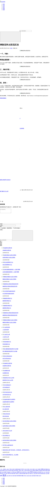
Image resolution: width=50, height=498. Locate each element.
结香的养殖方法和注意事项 (9, 257)
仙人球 (31, 470)
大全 (4, 5)
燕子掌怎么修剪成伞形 (8, 445)
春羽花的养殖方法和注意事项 (9, 440)
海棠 (21, 473)
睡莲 (42, 473)
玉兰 (32, 473)
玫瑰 (36, 473)
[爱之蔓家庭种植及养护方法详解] (10, 348)
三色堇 (39, 469)
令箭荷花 (40, 470)
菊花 (15, 475)
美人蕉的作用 (6, 409)
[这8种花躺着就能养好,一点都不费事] (11, 269)
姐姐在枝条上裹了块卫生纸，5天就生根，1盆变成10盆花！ (16, 449)
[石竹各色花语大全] (7, 392)
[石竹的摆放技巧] (7, 385)
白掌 (38, 473)
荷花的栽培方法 (6, 344)
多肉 (4, 9)
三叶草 (30, 469)
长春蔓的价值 (6, 372)
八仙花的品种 (6, 329)
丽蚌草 (3, 470)
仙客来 (33, 470)
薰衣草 (19, 475)
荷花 (13, 475)
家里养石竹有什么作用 (8, 380)
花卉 (4, 6)
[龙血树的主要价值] (7, 247)
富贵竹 (40, 472)
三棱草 (33, 469)
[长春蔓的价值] (6, 370)
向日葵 (23, 472)
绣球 (48, 473)
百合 (40, 473)
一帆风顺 (4, 469)
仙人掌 (27, 470)
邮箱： (2, 225)
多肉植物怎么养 (36, 472)
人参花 (22, 470)
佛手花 (44, 470)
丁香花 (10, 469)
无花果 (6, 473)
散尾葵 (2, 473)
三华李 (28, 469)
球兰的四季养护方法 (7, 264)
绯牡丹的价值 (6, 416)
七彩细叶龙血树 (18, 469)
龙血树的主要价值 (7, 250)
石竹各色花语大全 (7, 394)
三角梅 (41, 469)
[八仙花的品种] (6, 327)
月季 (9, 473)
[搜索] (10, 37)
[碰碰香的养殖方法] (7, 298)
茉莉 (10, 475)
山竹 (44, 472)
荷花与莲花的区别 (7, 358)
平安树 (47, 472)
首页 (4, 4)
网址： (1, 226)
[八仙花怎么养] (6, 334)
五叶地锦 (9, 470)
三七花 (25, 469)
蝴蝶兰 (22, 475)
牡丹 (28, 473)
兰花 (13, 472)
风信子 (34, 475)
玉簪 (34, 473)
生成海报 (22, 128)
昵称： (2, 223)
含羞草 (28, 472)
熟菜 (26, 473)
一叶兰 (1, 469)
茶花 (11, 475)
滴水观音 (23, 473)
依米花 (3, 472)
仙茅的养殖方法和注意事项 (9, 425)
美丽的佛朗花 (3, 98)
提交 (1, 229)
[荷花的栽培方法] (7, 341)
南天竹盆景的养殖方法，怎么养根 (10, 454)
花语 (4, 8)
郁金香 (28, 475)
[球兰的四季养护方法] (8, 262)
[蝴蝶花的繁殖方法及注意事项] (10, 276)
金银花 (30, 475)
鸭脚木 (37, 475)
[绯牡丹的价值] (6, 413)
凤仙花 (15, 472)
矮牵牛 (44, 473)
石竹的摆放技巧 (6, 387)
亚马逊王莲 (16, 470)
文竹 (4, 473)
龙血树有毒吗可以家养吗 (8, 401)
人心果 (25, 470)
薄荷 (17, 475)
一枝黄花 (7, 469)
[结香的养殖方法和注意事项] (9, 255)
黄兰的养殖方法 (6, 435)
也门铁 (6, 470)
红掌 (46, 473)
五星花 (12, 470)
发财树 (18, 472)
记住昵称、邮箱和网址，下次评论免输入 (10, 228)
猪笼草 (31, 473)
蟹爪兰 (25, 475)
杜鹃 (13, 473)
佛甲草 (46, 470)
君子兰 (26, 472)
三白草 (36, 469)
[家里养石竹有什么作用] (8, 377)
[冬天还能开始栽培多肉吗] (9, 291)
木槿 (10, 473)
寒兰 (43, 472)
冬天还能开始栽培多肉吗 (8, 293)
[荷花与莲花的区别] (7, 356)
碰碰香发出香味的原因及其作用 (10, 286)
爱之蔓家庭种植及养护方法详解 (10, 351)
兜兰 (11, 472)
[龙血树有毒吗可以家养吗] (9, 399)
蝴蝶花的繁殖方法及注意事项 (9, 279)
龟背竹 (40, 475)
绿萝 (1, 475)
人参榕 (19, 470)
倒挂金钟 (8, 472)
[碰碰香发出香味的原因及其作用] (10, 283)
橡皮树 (17, 473)
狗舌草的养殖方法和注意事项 (9, 421)
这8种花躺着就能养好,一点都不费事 (11, 271)
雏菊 (32, 475)
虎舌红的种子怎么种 (7, 430)
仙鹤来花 (37, 470)
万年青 (22, 469)
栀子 (15, 473)
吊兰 (21, 472)
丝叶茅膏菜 (46, 469)
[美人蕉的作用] (6, 406)
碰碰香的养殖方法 (7, 300)
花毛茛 (8, 475)
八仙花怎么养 (6, 336)
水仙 (19, 473)
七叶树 (13, 469)
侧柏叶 (5, 472)
